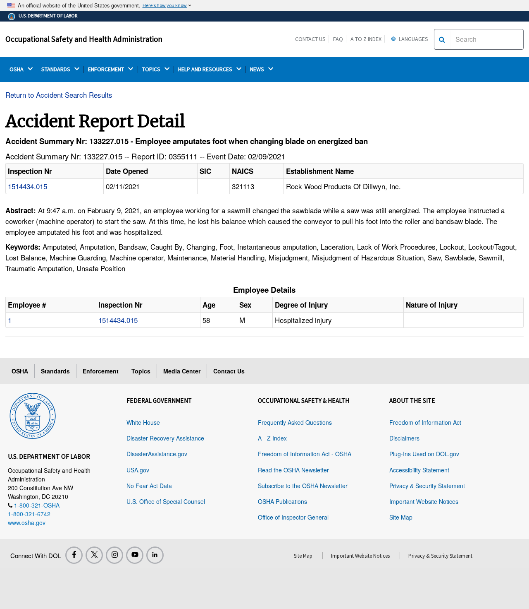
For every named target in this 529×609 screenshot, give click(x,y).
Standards (55, 371)
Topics (140, 371)
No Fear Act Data (149, 485)
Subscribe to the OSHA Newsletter (303, 485)
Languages (413, 39)
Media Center (181, 371)
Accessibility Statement (419, 470)
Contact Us (310, 39)
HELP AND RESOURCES (206, 69)
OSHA (17, 69)
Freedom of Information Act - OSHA (304, 454)
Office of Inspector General (293, 517)
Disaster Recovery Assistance (165, 438)
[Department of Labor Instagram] (114, 555)
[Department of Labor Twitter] (94, 555)
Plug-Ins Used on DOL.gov (424, 454)
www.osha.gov (26, 522)
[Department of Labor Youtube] (134, 555)
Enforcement (101, 371)
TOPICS (152, 69)
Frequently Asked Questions (295, 422)
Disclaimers (404, 438)
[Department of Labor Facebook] (74, 555)
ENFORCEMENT (106, 69)
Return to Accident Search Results (58, 94)
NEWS (257, 69)
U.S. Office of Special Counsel (165, 501)
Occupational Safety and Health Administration (83, 39)
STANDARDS (56, 69)
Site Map (400, 517)
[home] (32, 414)
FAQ (338, 39)
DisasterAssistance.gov (156, 454)
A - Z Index (272, 438)
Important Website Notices (423, 501)
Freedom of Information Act (425, 422)
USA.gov (137, 470)
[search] (442, 39)
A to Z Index (365, 39)
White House (143, 422)
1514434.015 (27, 186)
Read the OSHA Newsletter (293, 470)
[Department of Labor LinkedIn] (155, 555)
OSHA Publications (282, 501)
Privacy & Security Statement (427, 485)
